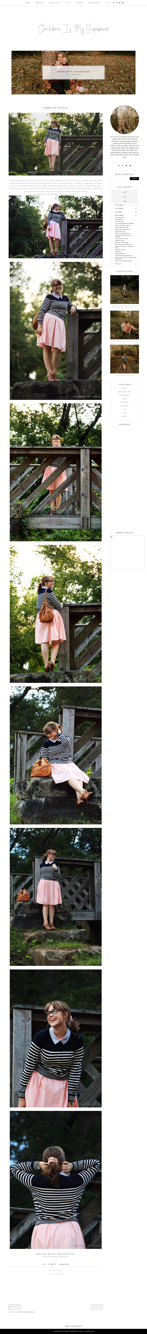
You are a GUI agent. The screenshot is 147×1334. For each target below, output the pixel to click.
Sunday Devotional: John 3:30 (122, 233)
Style (68, 2)
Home (27, 2)
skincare (125, 406)
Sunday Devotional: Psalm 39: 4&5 (123, 244)
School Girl (117, 251)
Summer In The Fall (120, 231)
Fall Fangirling (118, 219)
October (118, 212)
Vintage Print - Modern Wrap (122, 229)
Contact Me (55, 2)
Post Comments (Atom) (26, 1312)
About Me (39, 2)
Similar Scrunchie (64, 1254)
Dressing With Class (120, 253)
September (119, 215)
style (67, 1264)
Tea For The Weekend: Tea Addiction (124, 223)
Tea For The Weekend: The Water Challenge (123, 235)
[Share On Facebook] (48, 1264)
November (119, 208)
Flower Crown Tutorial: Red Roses (123, 261)
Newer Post (14, 1307)
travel (125, 416)
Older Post (97, 1307)
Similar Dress (52, 1254)
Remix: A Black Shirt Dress (121, 227)
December (119, 205)
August (118, 264)
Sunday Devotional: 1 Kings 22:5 (123, 225)
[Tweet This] (51, 1264)
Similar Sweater (41, 1254)
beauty (124, 388)
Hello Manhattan (87, 1331)
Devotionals (94, 2)
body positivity (124, 391)
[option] (73, 72)
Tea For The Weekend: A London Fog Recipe (124, 247)
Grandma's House (119, 240)
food (124, 399)
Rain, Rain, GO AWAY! (120, 249)
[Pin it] (54, 1264)
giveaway (124, 402)
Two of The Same (119, 221)
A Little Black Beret (120, 217)
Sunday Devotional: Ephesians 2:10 (124, 255)
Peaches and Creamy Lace (121, 238)
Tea (107, 2)
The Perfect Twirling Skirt (121, 242)
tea (124, 413)
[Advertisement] (124, 493)
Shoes (73, 1254)
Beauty (79, 2)
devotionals (124, 395)
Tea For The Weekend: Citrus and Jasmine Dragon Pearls (125, 258)
